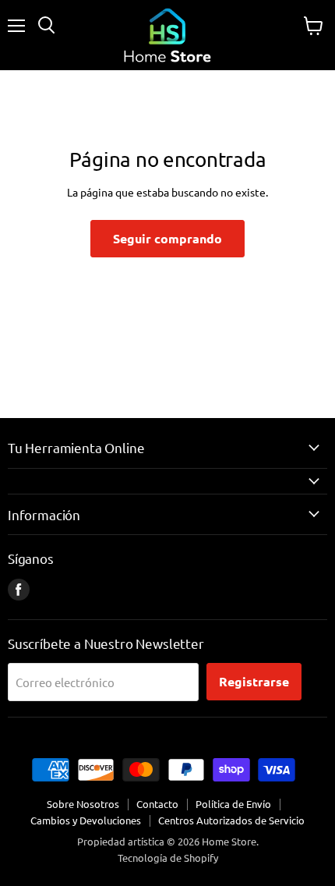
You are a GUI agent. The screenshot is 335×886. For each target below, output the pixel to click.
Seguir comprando (167, 238)
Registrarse (254, 681)
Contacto (157, 803)
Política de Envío (233, 803)
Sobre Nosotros (83, 803)
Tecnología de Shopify (168, 857)
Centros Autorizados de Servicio (231, 820)
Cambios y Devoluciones (85, 820)
